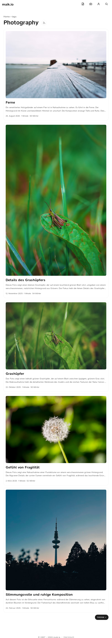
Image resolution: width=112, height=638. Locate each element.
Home (7, 16)
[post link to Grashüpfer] (56, 346)
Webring (56, 634)
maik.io (8, 4)
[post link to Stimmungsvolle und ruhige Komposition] (56, 550)
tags (14, 16)
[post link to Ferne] (56, 74)
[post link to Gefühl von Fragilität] (56, 439)
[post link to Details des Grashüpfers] (56, 210)
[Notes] (82, 4)
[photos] (90, 4)
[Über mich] (98, 4)
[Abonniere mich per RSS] (44, 23)
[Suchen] (106, 4)
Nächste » (101, 617)
